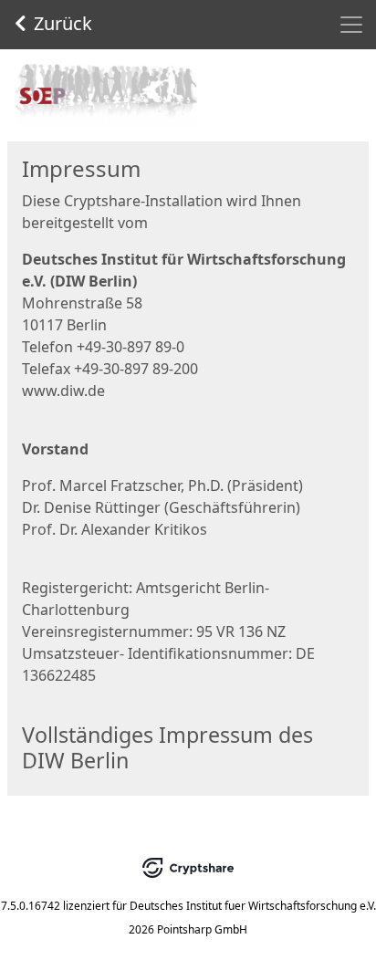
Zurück (63, 23)
